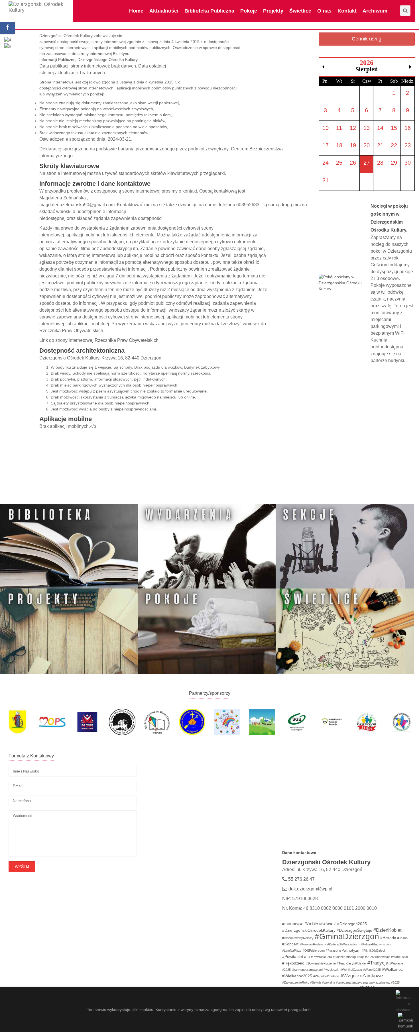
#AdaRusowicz (320, 923)
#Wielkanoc (392, 969)
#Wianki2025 (372, 969)
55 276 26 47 (301, 879)
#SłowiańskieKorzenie (321, 963)
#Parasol (332, 950)
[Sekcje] (345, 546)
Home (136, 11)
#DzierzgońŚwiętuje (354, 930)
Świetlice (300, 11)
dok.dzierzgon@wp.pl (310, 888)
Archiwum (375, 11)
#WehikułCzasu (351, 969)
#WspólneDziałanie (326, 976)
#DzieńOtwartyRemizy (298, 938)
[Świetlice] (345, 631)
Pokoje (248, 11)
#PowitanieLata (296, 956)
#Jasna (402, 938)
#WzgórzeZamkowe (362, 975)
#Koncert (290, 944)
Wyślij (22, 866)
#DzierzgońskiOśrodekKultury (308, 930)
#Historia (388, 937)
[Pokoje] (207, 631)
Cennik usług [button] (366, 39)
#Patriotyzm (350, 950)
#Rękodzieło (293, 963)
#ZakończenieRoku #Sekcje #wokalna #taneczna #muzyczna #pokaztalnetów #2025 (341, 982)
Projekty (273, 11)
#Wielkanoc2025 (297, 976)
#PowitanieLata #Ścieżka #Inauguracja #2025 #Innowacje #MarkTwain (359, 957)
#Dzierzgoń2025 (352, 923)
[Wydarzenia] (207, 546)
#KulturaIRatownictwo (375, 944)
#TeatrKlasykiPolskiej (351, 963)
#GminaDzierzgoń (347, 936)
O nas (324, 11)
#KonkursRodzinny (313, 944)
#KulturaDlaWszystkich (343, 944)
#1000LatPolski (292, 924)
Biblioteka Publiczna (209, 11)
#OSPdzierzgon (314, 950)
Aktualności (163, 11)
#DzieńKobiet (387, 930)
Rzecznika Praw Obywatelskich (126, 340)
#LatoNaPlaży (292, 950)
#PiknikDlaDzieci (373, 950)
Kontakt (347, 11)
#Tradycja (377, 963)
